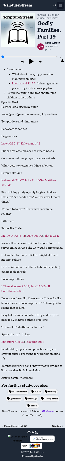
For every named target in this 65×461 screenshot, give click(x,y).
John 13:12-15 (51, 235)
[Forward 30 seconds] (40, 62)
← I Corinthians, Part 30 (14, 425)
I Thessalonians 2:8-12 (15, 286)
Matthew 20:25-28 (13, 235)
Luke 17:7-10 (34, 235)
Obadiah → (58, 425)
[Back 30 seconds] (22, 62)
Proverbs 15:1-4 (35, 342)
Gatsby (39, 456)
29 (22, 342)
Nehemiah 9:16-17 (12, 180)
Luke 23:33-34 (34, 180)
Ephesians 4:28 (30, 143)
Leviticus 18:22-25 (23, 83)
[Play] (31, 62)
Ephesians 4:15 (10, 342)
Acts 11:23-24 (38, 286)
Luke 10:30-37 (10, 143)
